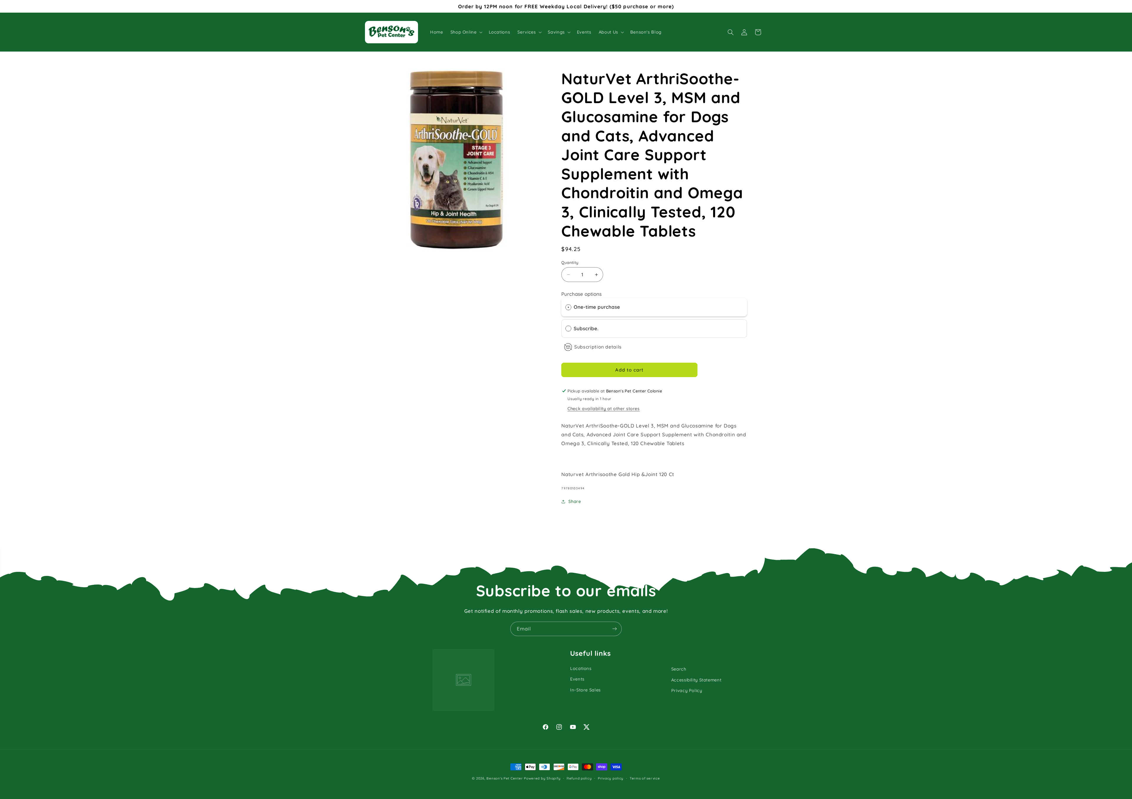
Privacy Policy (686, 690)
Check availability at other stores (603, 408)
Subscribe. (587, 328)
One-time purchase (597, 307)
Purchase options (581, 294)
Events (577, 679)
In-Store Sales (585, 690)
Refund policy (579, 778)
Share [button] (574, 501)
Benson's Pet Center (504, 778)
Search (678, 669)
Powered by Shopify (542, 778)
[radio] (568, 307)
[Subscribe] (614, 629)
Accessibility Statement (696, 680)
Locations (581, 668)
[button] (466, 32)
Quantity (569, 262)
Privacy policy (610, 778)
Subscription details (598, 347)
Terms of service (645, 778)
